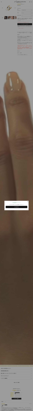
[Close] (28, 202)
